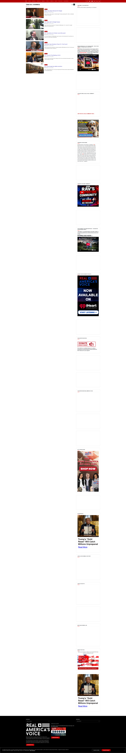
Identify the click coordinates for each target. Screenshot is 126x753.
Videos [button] (38, 1)
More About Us (30, 744)
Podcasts (60, 1)
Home (29, 1)
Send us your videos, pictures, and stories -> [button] (88, 668)
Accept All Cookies (106, 750)
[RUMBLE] (97, 1)
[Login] (99, 1)
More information (32, 750)
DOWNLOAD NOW (55, 737)
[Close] (124, 750)
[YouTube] (92, 1)
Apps (47, 1)
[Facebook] (87, 1)
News (43, 1)
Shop (56, 1)
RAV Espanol (66, 1)
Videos (46, 9)
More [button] (52, 1)
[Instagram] (94, 1)
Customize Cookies (96, 750)
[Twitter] (89, 1)
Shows (33, 1)
